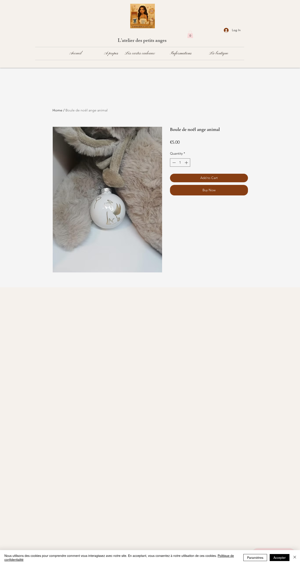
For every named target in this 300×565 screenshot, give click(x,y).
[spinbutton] (180, 163)
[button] (190, 34)
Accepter (279, 557)
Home (57, 110)
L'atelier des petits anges (143, 41)
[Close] (294, 557)
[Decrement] (174, 163)
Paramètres (255, 557)
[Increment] (187, 163)
